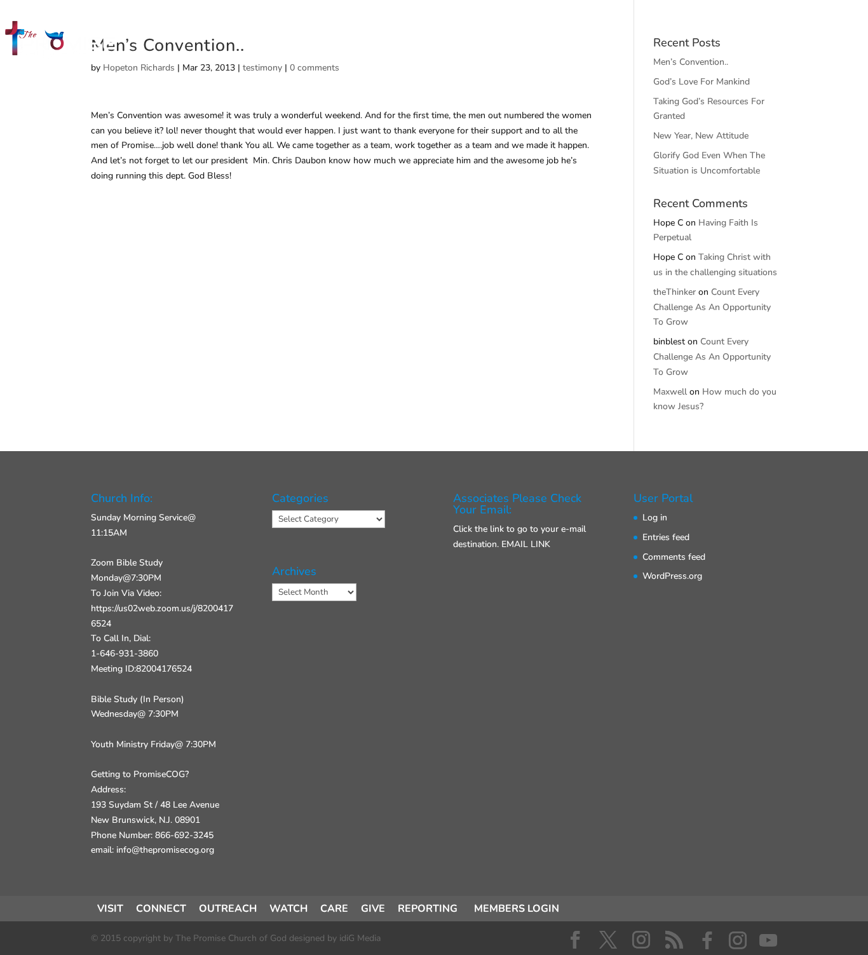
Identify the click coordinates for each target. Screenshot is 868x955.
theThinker (674, 292)
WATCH (288, 909)
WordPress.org (672, 576)
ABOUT (501, 41)
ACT (442, 41)
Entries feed (665, 537)
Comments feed (673, 557)
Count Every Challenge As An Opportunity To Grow (712, 307)
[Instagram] (737, 940)
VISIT (307, 41)
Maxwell (670, 392)
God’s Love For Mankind (701, 82)
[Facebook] (707, 940)
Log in (654, 517)
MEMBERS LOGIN (516, 909)
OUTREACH (228, 909)
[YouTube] (768, 940)
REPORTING (428, 909)
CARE (334, 909)
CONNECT (376, 41)
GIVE (561, 41)
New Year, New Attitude (701, 136)
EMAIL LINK (525, 544)
